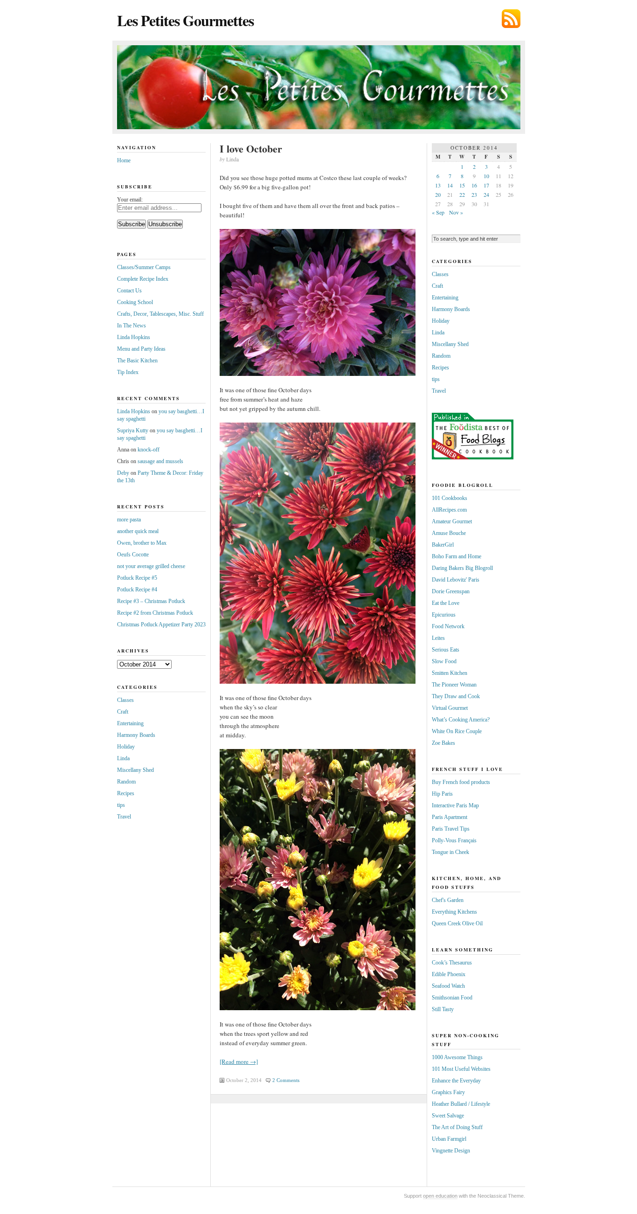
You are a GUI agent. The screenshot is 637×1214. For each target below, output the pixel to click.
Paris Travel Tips (451, 829)
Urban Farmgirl (449, 1139)
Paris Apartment (449, 817)
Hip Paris (442, 794)
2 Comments (285, 1080)
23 (474, 194)
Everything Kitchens (454, 912)
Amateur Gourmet (452, 521)
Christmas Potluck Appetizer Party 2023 (161, 624)
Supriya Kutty (132, 430)
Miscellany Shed (135, 770)
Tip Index (127, 372)
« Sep (438, 212)
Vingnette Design (451, 1150)
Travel (124, 816)
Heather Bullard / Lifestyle (461, 1104)
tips (121, 805)
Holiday (126, 746)
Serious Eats (445, 649)
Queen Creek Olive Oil (457, 923)
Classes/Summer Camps (144, 267)
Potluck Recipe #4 (137, 589)
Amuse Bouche (449, 533)
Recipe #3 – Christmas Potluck (151, 601)
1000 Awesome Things (457, 1057)
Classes (125, 700)
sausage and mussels (160, 461)
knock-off (148, 449)
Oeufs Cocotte (133, 554)
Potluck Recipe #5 (137, 578)
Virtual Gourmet (450, 708)
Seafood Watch (448, 986)
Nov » (456, 212)
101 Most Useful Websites (461, 1069)
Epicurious (444, 614)
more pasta (129, 519)
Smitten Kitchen (449, 673)
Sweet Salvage (448, 1115)
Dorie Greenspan (451, 591)
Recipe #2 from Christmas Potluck (155, 613)
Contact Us (129, 290)
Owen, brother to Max (141, 543)
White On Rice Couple (457, 731)
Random (126, 781)
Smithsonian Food (452, 997)
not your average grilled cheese (151, 566)
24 (486, 194)
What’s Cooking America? (461, 719)
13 (438, 185)
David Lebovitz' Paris (455, 579)
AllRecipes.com (449, 509)
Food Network (448, 626)
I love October (251, 148)
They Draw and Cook (456, 696)
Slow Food (444, 661)
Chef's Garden (448, 900)
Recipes (125, 793)
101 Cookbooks (449, 498)
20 (438, 194)
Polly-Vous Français (454, 840)
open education (440, 1196)
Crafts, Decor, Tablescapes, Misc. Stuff (160, 314)
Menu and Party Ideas (141, 349)
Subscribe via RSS (511, 18)
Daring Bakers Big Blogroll (462, 568)
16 (474, 185)
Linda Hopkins (133, 337)
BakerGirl (443, 544)
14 (450, 185)
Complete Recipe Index (142, 279)
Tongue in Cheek (450, 852)
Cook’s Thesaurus (452, 962)
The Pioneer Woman (454, 684)
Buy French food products (461, 782)
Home (124, 160)
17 (486, 185)
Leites (438, 638)
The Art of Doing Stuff (457, 1127)
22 (462, 194)
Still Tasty (443, 1009)
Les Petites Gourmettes (185, 20)
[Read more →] (239, 1061)
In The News (131, 325)
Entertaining (130, 723)
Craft (122, 711)
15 (462, 185)
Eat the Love (445, 603)
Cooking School (135, 302)
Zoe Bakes (443, 743)
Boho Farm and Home (456, 556)
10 (486, 176)
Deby (123, 473)
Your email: (130, 199)
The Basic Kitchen (137, 360)
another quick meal (138, 531)
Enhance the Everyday (456, 1080)
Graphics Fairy (448, 1092)
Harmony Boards (136, 735)
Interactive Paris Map (455, 805)
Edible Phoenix (448, 974)
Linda (123, 758)
